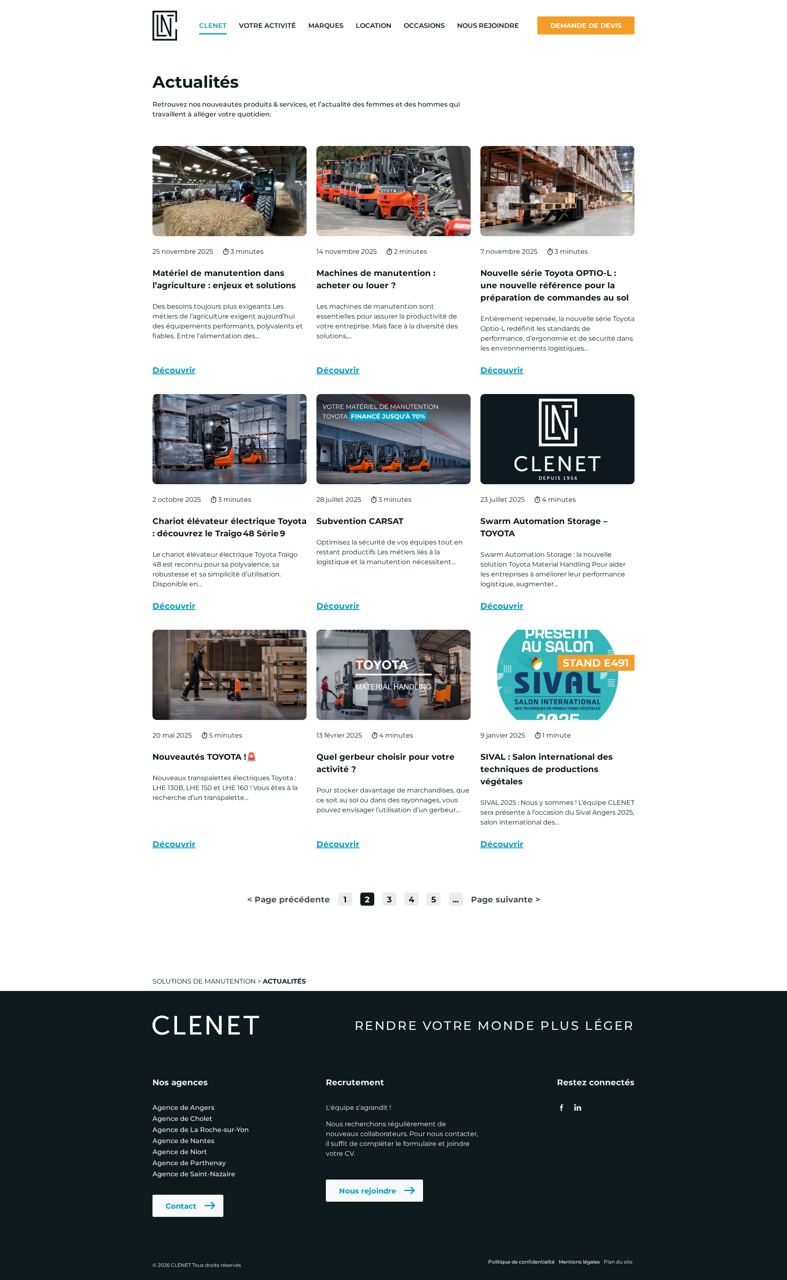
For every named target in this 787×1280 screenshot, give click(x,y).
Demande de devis (585, 25)
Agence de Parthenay (189, 1162)
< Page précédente (288, 898)
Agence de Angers (183, 1107)
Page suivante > (505, 898)
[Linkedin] (577, 1107)
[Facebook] (561, 1107)
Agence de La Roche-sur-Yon (200, 1129)
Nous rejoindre (367, 1191)
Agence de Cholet (182, 1118)
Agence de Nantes (183, 1140)
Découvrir (174, 369)
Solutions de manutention (204, 981)
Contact (181, 1206)
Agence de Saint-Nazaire (193, 1173)
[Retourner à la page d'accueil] (164, 24)
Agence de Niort (179, 1151)
